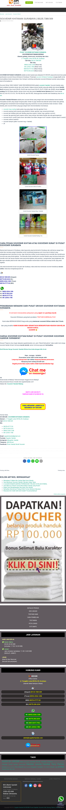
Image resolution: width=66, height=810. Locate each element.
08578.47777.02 (29, 69)
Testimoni (59, 2)
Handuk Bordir (35, 762)
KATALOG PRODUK (33, 608)
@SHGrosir (10, 442)
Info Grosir (49, 2)
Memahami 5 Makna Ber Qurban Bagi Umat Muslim (18, 480)
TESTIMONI (33, 620)
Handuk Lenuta (34, 764)
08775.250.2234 (29, 71)
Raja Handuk (27, 767)
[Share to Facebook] (24, 461)
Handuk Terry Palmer (53, 764)
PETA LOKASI (33, 623)
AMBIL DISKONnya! (61, 805)
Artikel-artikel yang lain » (60, 494)
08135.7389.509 (36, 60)
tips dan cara (11, 769)
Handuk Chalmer (47, 762)
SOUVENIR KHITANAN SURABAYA (19, 417)
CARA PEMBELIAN (33, 617)
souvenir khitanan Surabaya (44, 77)
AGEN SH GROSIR (11, 761)
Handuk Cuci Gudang (58, 761)
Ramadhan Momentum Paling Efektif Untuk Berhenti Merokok (22, 489)
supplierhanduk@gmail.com (12, 436)
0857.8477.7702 (34, 723)
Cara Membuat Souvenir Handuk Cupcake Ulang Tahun (19, 482)
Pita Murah (19, 767)
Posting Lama (61, 470)
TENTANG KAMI (33, 614)
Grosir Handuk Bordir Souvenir (16, 444)
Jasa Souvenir (4, 20)
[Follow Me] (30, 786)
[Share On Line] (37, 461)
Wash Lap (54, 767)
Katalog (29, 2)
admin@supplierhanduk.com (33, 738)
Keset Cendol (11, 767)
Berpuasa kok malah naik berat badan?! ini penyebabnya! (20, 491)
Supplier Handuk (11, 438)
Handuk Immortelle (19, 764)
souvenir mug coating (9, 109)
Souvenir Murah (10, 20)
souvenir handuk (44, 85)
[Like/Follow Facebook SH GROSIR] (26, 786)
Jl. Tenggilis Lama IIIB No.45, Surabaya (32, 58)
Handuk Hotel (7, 764)
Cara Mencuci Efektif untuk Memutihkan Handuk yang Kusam (21, 485)
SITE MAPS (33, 626)
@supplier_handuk (13, 440)
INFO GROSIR (33, 611)
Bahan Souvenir (24, 762)
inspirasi (4, 769)
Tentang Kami (39, 2)
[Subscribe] (39, 786)
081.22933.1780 (29, 67)
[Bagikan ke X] (28, 461)
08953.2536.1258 (29, 64)
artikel (61, 766)
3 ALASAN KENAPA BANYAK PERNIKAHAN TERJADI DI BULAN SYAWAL (25, 484)
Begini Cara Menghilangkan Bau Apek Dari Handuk (18, 487)
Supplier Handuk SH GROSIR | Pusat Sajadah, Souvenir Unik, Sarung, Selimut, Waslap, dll (38, 807)
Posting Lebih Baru (4, 470)
